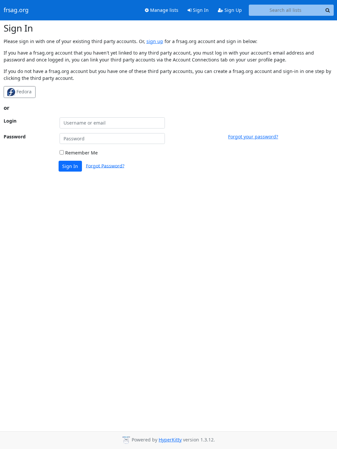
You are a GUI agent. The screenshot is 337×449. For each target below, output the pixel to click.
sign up (154, 41)
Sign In (200, 10)
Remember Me (81, 153)
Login (10, 121)
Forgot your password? (253, 136)
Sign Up (232, 10)
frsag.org (16, 10)
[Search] (328, 10)
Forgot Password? (105, 165)
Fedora (23, 91)
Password (15, 136)
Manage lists (163, 10)
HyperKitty (170, 440)
